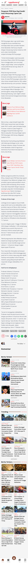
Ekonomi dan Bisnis (4, 473)
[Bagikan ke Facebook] (12, 336)
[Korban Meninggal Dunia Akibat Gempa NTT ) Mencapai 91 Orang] (20, 418)
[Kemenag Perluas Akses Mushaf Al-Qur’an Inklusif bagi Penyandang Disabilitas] (6, 403)
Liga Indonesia (17, 446)
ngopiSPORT (21, 5)
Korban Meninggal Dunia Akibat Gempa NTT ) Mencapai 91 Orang (7, 518)
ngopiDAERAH (9, 5)
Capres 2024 (13, 331)
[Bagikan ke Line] (18, 336)
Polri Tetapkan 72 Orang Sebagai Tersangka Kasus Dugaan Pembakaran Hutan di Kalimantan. (7, 452)
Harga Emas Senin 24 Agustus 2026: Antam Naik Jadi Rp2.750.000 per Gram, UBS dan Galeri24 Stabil (7, 479)
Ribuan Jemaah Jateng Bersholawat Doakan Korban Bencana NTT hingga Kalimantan (20, 478)
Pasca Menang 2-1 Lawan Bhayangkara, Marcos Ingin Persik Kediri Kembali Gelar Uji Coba (20, 452)
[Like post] (3, 336)
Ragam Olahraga (5, 423)
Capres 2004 (5, 331)
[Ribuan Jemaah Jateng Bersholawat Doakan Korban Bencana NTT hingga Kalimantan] (20, 467)
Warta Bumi (4, 446)
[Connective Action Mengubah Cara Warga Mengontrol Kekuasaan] (8, 489)
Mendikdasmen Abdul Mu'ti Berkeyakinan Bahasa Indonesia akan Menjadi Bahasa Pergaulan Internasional (18, 380)
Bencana (16, 425)
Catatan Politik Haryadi (4, 494)
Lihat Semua (24, 411)
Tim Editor (20, 344)
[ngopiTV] (5, 2)
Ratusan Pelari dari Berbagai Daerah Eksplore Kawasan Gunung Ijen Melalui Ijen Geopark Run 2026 (20, 521)
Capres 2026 (22, 331)
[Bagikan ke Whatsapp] (22, 336)
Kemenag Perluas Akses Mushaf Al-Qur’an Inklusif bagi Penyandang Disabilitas (18, 405)
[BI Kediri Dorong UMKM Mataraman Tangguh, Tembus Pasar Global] (20, 530)
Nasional (15, 5)
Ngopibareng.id (5, 191)
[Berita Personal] (14, 558)
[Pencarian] (25, 2)
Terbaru (3, 5)
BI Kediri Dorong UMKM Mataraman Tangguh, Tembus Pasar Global (19, 541)
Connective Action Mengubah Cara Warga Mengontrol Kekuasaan (7, 499)
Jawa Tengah (15, 473)
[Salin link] (25, 336)
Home (2, 8)
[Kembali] (2, 2)
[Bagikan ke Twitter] (15, 336)
